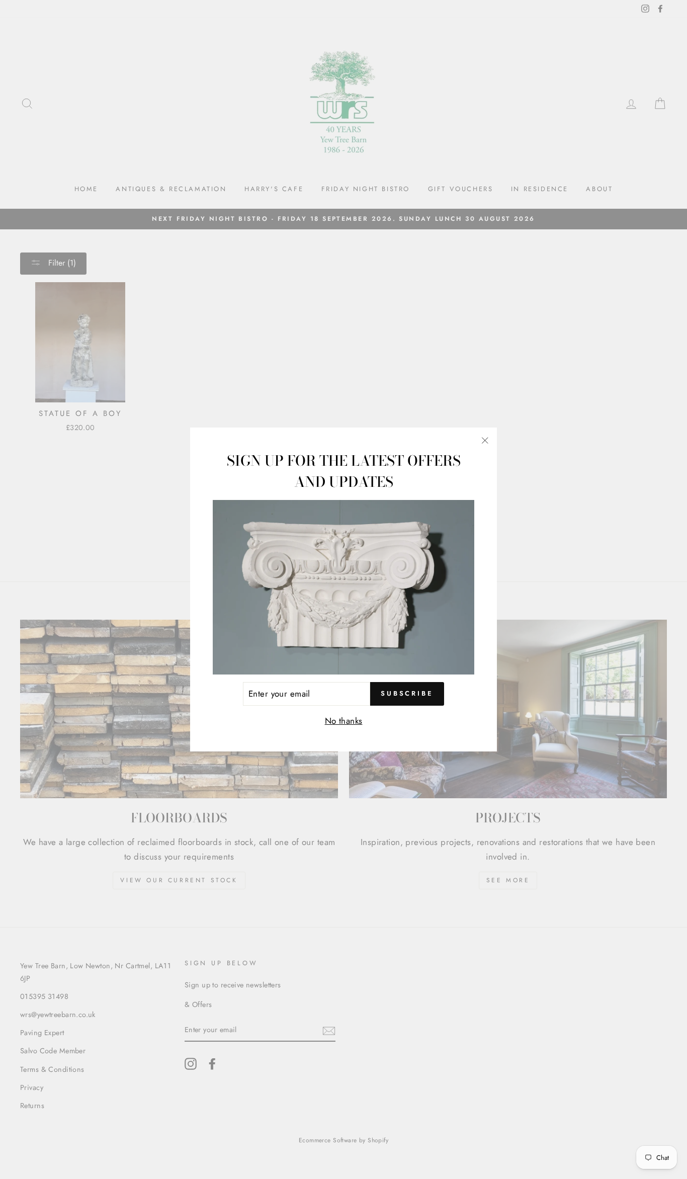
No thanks (344, 721)
